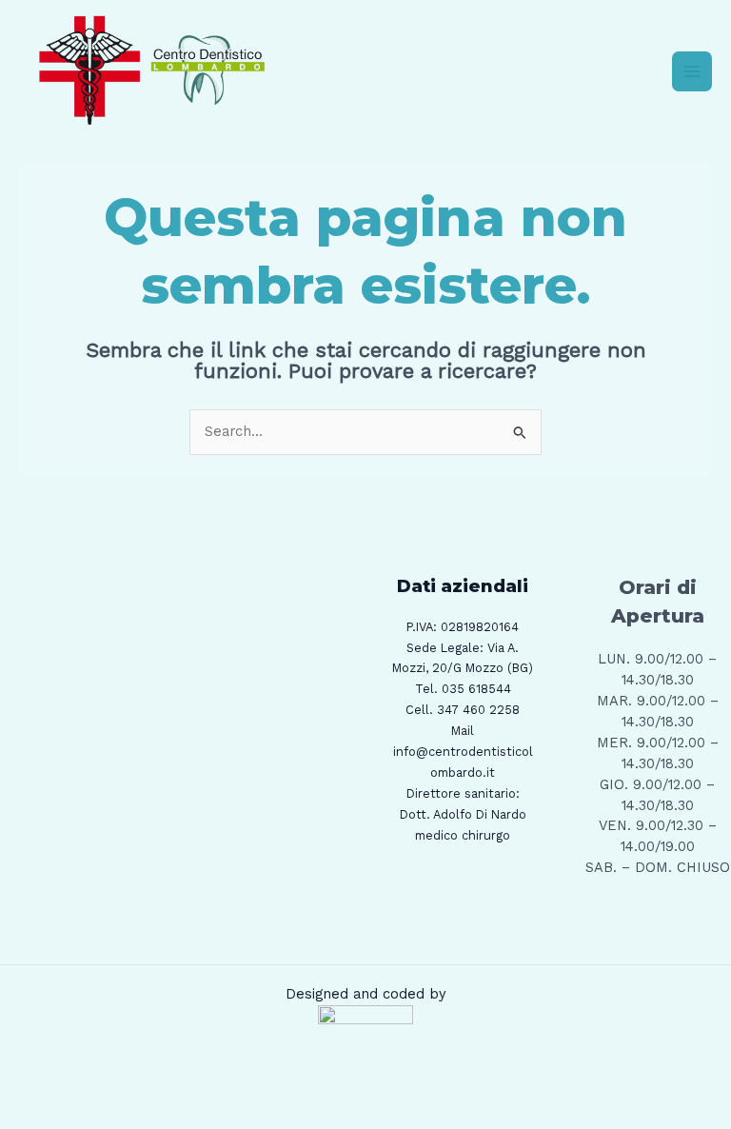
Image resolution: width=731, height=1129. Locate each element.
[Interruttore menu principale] (692, 71)
